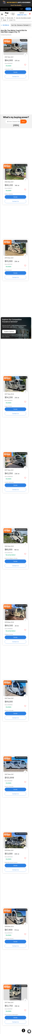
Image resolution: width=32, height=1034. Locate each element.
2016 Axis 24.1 (9, 850)
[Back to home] (6, 14)
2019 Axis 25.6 (9, 622)
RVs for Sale (10, 17)
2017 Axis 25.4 (9, 394)
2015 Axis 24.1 (9, 258)
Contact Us (15, 76)
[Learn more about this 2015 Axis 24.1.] (15, 248)
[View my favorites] (30, 13)
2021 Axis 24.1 (9, 57)
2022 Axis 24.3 (9, 546)
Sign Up (28, 8)
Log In (21, 8)
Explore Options (9, 331)
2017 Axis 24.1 (9, 470)
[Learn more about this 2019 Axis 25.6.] (15, 612)
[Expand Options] (25, 55)
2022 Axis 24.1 (9, 182)
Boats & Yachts (4, 9)
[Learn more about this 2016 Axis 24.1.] (15, 840)
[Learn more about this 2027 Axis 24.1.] (15, 688)
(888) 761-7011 (22, 15)
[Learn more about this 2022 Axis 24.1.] (15, 172)
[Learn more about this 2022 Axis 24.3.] (15, 536)
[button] (23, 1030)
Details (15, 72)
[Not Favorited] (25, 65)
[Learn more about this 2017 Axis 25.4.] (15, 384)
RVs (11, 9)
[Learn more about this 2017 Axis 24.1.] (15, 460)
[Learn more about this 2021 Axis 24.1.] (15, 47)
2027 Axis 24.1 (9, 698)
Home (2, 17)
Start (23, 121)
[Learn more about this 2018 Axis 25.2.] (15, 916)
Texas (4, 20)
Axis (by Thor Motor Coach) (23, 17)
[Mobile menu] (2, 14)
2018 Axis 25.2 (9, 926)
